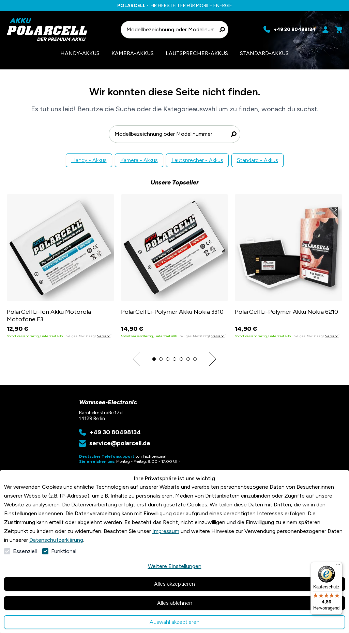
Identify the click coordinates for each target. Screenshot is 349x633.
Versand (103, 336)
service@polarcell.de (119, 443)
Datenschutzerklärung (56, 540)
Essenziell (25, 551)
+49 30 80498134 (115, 432)
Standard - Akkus (257, 160)
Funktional (63, 551)
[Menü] (338, 566)
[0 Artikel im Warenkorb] (338, 29)
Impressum (165, 531)
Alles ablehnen (174, 603)
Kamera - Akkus (139, 160)
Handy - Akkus (89, 160)
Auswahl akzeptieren (174, 622)
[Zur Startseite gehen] (60, 29)
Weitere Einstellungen (174, 566)
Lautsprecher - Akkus (197, 160)
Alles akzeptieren (174, 584)
